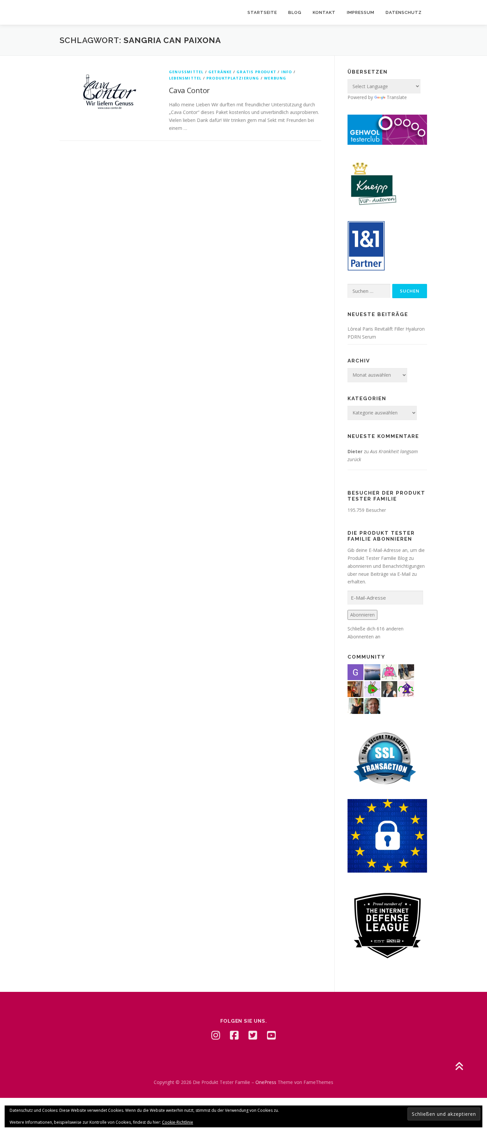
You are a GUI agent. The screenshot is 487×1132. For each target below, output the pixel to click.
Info (286, 71)
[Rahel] (406, 688)
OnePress (265, 1082)
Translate (397, 97)
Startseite (262, 12)
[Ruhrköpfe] (389, 688)
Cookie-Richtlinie (177, 1122)
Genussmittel (186, 71)
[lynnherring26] (389, 671)
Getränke (220, 71)
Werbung (275, 78)
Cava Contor (189, 90)
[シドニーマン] (372, 671)
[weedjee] (355, 688)
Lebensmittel (185, 78)
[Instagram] (216, 1035)
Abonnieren (362, 615)
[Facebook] (234, 1035)
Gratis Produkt (256, 71)
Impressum (360, 12)
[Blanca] (406, 671)
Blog (294, 12)
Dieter (355, 451)
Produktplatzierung (232, 78)
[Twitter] (253, 1035)
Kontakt (324, 12)
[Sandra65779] (355, 705)
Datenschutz (404, 12)
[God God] (355, 671)
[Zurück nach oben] (459, 1067)
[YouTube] (271, 1035)
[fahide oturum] (372, 688)
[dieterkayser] (372, 705)
